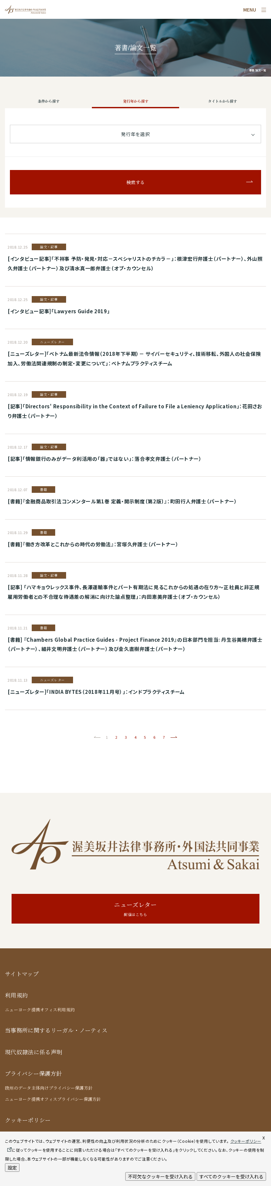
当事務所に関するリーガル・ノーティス (56, 1030)
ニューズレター (135, 909)
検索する (135, 182)
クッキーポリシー (28, 1120)
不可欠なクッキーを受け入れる (160, 1176)
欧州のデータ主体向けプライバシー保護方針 (49, 1088)
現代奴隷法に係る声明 (33, 1052)
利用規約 (16, 995)
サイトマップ (22, 974)
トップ (237, 70)
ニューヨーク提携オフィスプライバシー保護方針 (53, 1099)
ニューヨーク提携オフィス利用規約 (40, 1010)
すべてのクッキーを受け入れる (231, 1176)
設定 (12, 1167)
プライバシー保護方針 (33, 1073)
